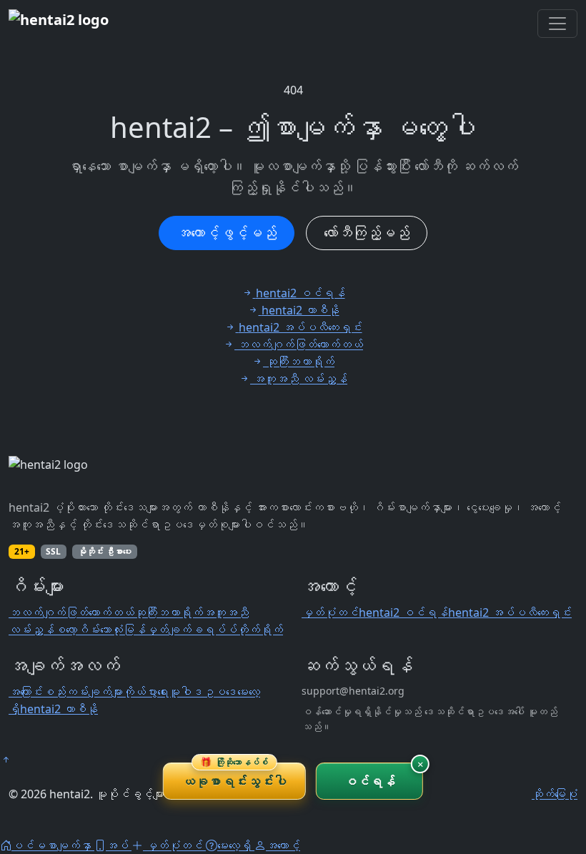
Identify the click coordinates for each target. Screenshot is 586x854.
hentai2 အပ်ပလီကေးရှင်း (510, 612)
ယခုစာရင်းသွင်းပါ (234, 776)
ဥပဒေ (220, 692)
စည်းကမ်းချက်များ (83, 692)
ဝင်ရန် (370, 781)
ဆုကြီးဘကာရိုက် (168, 612)
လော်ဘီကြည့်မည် (366, 232)
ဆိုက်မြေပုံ (554, 794)
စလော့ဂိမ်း (77, 629)
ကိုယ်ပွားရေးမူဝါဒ (163, 692)
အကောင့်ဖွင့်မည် (227, 232)
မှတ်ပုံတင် (330, 612)
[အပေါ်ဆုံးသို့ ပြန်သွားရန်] (5, 759)
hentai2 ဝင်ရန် (403, 612)
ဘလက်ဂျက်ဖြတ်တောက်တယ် (71, 612)
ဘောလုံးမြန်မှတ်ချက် (146, 629)
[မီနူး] (557, 23)
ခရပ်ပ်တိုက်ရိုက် (237, 629)
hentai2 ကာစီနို (59, 709)
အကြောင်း (26, 692)
